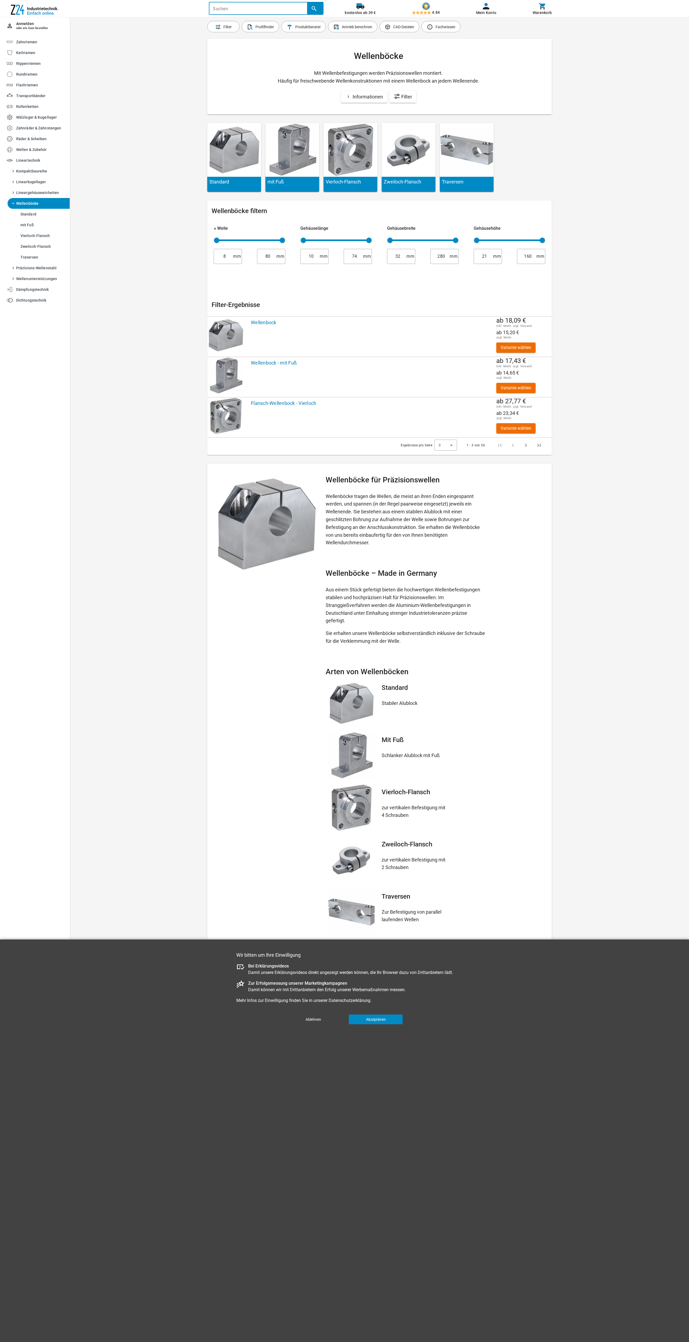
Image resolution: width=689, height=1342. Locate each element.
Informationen (367, 97)
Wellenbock (263, 322)
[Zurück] (513, 445)
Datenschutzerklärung (349, 1000)
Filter (406, 97)
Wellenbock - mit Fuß (274, 363)
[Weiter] (525, 445)
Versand (526, 326)
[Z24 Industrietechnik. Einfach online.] (35, 8)
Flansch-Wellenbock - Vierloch (283, 403)
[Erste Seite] (500, 445)
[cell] (227, 336)
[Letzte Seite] (538, 445)
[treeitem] (39, 52)
